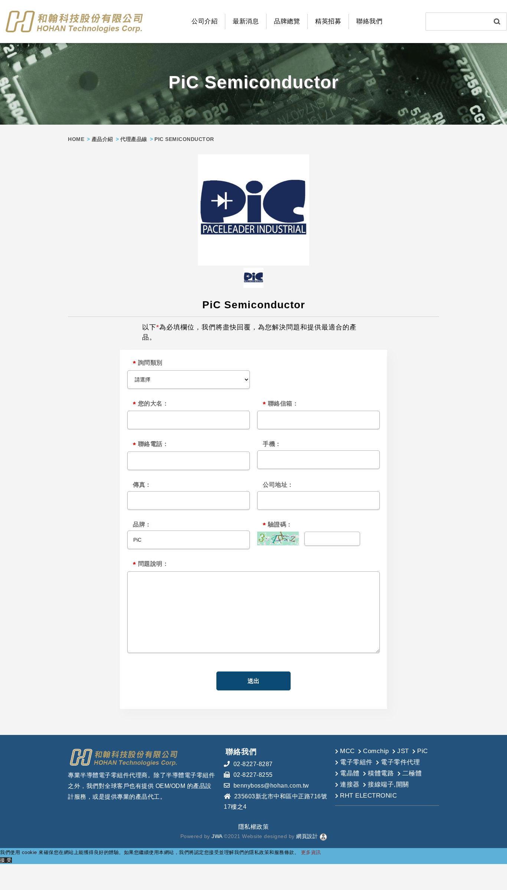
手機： (272, 444)
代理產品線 (133, 139)
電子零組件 (356, 762)
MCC (347, 751)
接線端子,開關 (388, 784)
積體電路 (381, 773)
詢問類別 (148, 363)
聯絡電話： (151, 445)
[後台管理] (323, 836)
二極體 (412, 773)
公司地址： (278, 485)
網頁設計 (307, 836)
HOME (76, 139)
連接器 (350, 784)
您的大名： (151, 404)
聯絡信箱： (280, 404)
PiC (422, 751)
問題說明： (151, 565)
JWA (216, 836)
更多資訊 (311, 852)
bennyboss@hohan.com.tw (271, 785)
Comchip (376, 751)
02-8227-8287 (253, 764)
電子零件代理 (400, 762)
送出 (253, 681)
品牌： (142, 524)
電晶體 (350, 773)
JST (403, 751)
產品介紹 (102, 139)
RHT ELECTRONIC (368, 795)
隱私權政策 (253, 827)
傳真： (142, 485)
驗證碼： (277, 525)
